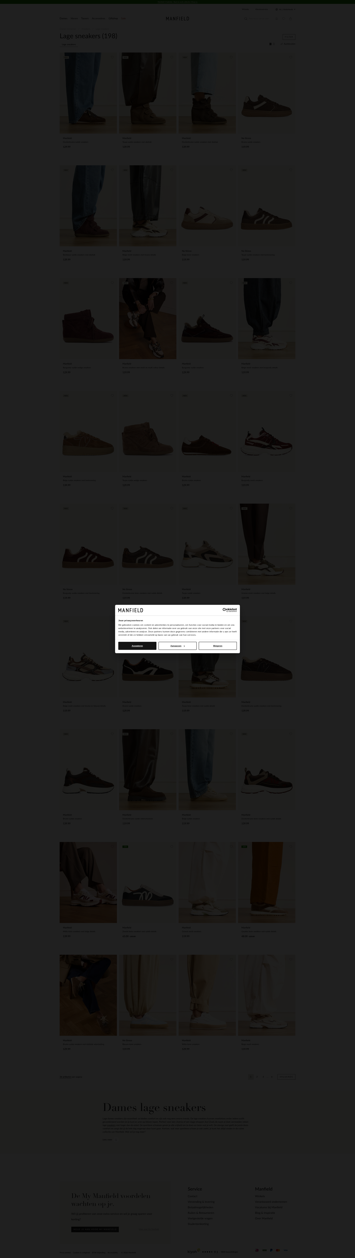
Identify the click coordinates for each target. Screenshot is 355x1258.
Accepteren (137, 646)
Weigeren (217, 646)
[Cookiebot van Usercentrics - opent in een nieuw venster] (225, 610)
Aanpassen (175, 646)
